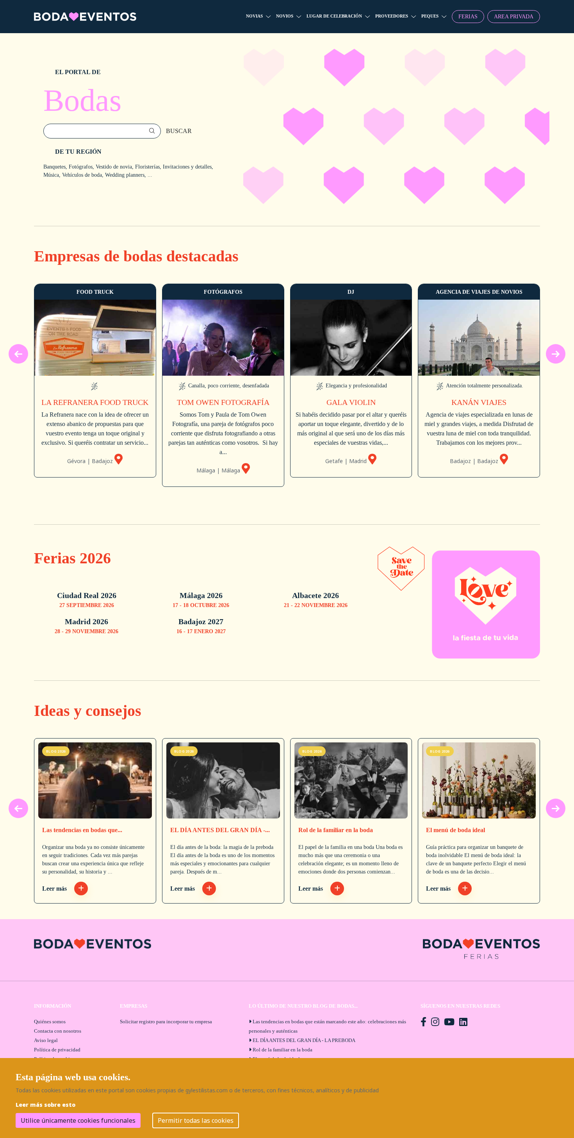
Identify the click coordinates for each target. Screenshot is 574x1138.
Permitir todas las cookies (196, 1120)
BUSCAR (179, 131)
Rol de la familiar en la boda (335, 830)
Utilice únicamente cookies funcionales (78, 1120)
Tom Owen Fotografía (223, 402)
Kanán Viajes (478, 402)
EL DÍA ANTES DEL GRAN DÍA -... (220, 830)
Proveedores (391, 16)
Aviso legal (46, 1040)
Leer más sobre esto (45, 1104)
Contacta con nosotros (57, 1031)
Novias (254, 16)
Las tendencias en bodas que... (82, 830)
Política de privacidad (57, 1050)
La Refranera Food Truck (94, 402)
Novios (284, 16)
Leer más (55, 888)
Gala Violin (351, 402)
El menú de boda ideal (455, 830)
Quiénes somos (50, 1021)
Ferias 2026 (72, 558)
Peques (430, 16)
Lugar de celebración (334, 16)
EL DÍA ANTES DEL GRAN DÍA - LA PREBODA (304, 1040)
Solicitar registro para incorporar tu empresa (166, 1021)
